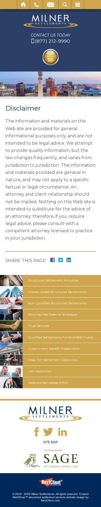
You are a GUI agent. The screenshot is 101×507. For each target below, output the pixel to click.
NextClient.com (50, 500)
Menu (77, 4)
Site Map (50, 442)
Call (36, 4)
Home (23, 4)
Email (50, 4)
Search (64, 4)
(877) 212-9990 (52, 41)
